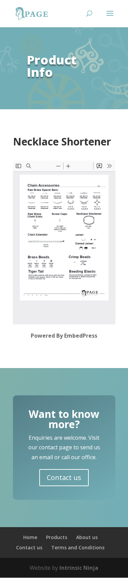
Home (30, 537)
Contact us (64, 477)
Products (56, 537)
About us (87, 537)
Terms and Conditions (77, 547)
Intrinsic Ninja (78, 568)
